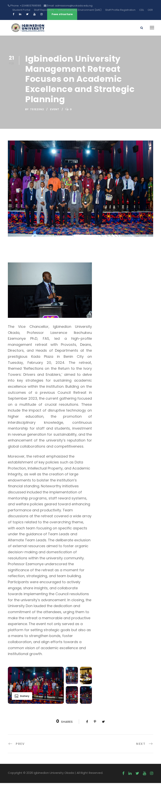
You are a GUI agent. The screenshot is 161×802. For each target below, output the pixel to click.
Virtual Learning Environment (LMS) (80, 10)
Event (54, 109)
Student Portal (21, 10)
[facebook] (123, 773)
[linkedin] (130, 773)
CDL (141, 10)
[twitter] (137, 773)
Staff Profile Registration (120, 10)
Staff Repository (44, 10)
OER (150, 10)
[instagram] (151, 773)
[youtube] (144, 773)
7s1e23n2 (37, 109)
